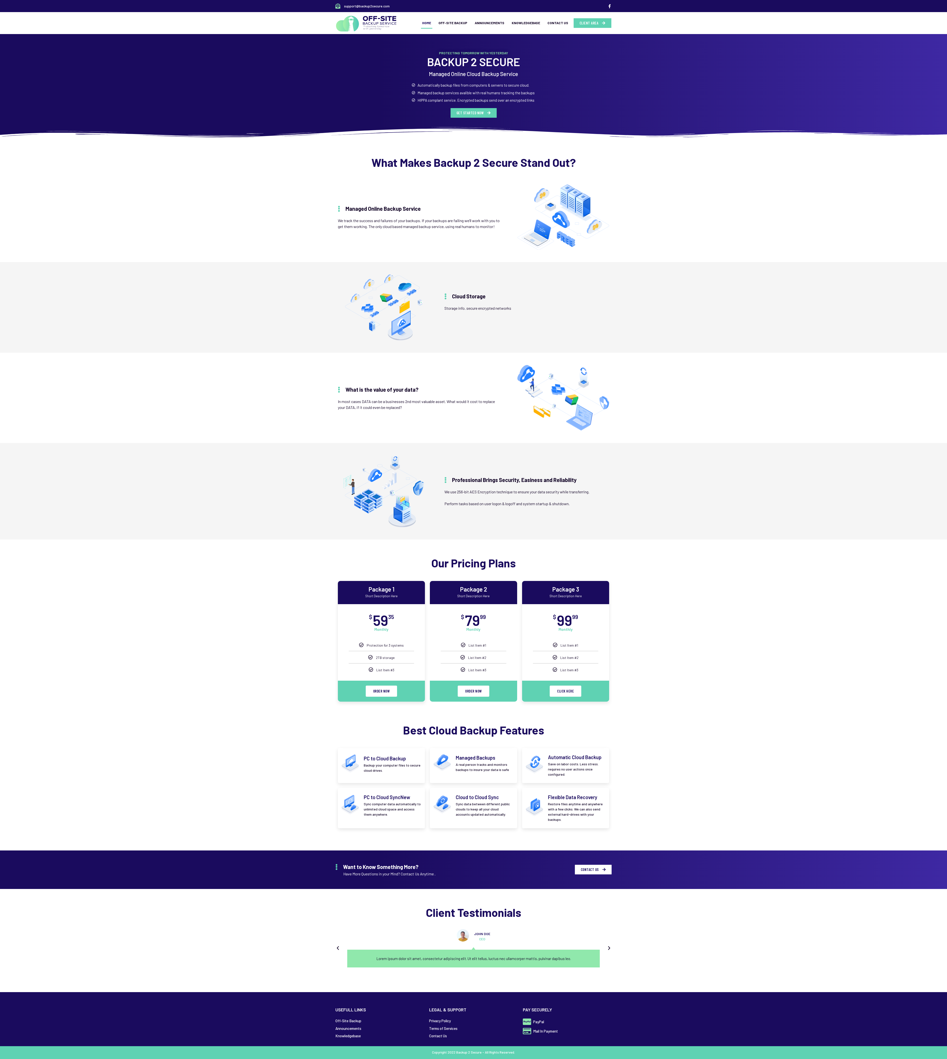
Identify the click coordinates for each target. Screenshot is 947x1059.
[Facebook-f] (610, 6)
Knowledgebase (526, 23)
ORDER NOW (381, 691)
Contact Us (557, 23)
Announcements (489, 23)
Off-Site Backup (452, 23)
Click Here (565, 691)
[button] (592, 23)
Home (426, 23)
